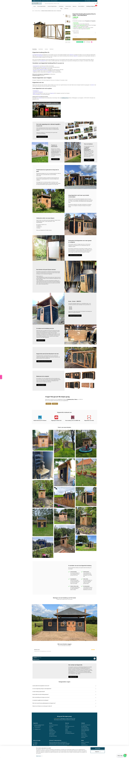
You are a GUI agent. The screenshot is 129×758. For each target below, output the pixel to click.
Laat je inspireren (55, 159)
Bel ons (48, 403)
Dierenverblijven (81, 6)
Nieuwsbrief (51, 729)
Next (64, 29)
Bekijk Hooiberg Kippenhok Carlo (44, 361)
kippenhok (71, 54)
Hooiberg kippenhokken (85, 730)
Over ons (66, 8)
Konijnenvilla (83, 737)
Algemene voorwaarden (85, 742)
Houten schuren (84, 734)
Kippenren (74, 6)
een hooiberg (39, 97)
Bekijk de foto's (41, 340)
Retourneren (51, 726)
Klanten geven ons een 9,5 (69, 726)
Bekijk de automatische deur (75, 255)
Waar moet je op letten (89, 160)
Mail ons (54, 403)
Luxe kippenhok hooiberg (37, 54)
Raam (34, 93)
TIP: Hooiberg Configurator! (69, 733)
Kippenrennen (83, 733)
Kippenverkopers (52, 733)
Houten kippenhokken (41, 6)
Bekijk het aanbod (41, 384)
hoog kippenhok (43, 60)
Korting (50, 727)
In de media (67, 727)
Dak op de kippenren (37, 94)
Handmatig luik (36, 90)
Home (34, 6)
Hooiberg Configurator (91, 6)
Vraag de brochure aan (42, 136)
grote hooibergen (73, 303)
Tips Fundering (51, 734)
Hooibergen (61, 6)
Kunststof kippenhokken (52, 6)
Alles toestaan (97, 748)
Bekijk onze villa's (73, 676)
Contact (66, 730)
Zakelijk (66, 729)
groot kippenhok (40, 55)
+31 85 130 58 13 (37, 727)
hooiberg (43, 67)
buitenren (93, 84)
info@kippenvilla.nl (65, 97)
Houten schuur (68, 6)
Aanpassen (97, 751)
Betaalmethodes (52, 730)
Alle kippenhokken (84, 726)
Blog (61, 8)
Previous (33, 29)
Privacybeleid (83, 743)
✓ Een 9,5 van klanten (53, 0)
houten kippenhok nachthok (42, 69)
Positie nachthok (76, 30)
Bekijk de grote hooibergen (75, 315)
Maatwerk (35, 70)
